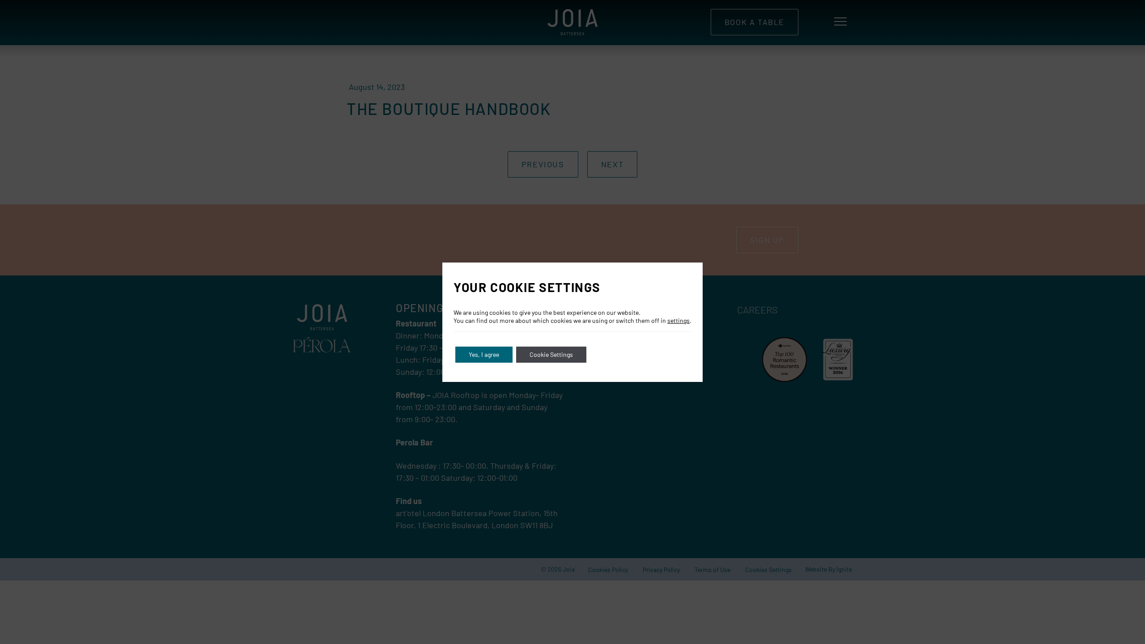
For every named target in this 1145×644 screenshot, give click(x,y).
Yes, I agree (484, 354)
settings (678, 320)
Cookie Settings (551, 354)
